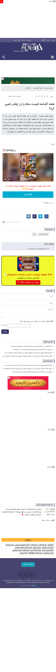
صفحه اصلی (48, 88)
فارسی (52, 40)
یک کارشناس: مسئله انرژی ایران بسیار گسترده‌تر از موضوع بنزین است (31, 346)
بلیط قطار (26, 550)
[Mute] (9, 179)
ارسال (5, 331)
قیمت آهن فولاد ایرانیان (23, 547)
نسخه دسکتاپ (28, 564)
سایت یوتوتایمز (48, 553)
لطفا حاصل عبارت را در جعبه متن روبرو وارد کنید (37, 321)
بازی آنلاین (34, 545)
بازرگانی (27, 88)
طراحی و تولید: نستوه (27, 586)
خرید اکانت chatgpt (35, 553)
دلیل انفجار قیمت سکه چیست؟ (37, 249)
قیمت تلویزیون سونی (22, 545)
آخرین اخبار (48, 341)
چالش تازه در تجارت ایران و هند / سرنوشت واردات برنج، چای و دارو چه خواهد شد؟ (27, 356)
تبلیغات (19, 40)
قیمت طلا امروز (35, 550)
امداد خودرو (23, 553)
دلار (34, 234)
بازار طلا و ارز (43, 234)
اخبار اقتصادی (38, 88)
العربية (48, 40)
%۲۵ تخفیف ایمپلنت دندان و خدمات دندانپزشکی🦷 (28, 274)
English (43, 40)
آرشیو (15, 40)
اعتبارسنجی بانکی (47, 550)
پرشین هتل (36, 547)
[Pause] (5, 179)
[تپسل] (2, 78)
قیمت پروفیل (17, 550)
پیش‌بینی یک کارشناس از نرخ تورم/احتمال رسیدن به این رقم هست (32, 349)
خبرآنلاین (28, 47)
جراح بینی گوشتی (47, 547)
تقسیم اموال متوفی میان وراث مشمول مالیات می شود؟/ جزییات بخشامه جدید (28, 353)
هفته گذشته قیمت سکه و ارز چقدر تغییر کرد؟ (29, 106)
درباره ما (23, 40)
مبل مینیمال (9, 545)
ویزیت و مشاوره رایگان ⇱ (28, 282)
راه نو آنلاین (42, 545)
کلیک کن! (28, 194)
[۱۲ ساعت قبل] (48, 512)
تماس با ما (29, 40)
